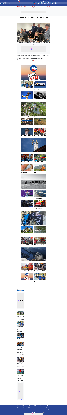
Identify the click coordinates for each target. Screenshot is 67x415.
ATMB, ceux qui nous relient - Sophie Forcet (20, 339)
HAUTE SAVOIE (18, 6)
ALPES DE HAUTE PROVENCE (32, 6)
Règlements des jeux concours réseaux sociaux (47, 407)
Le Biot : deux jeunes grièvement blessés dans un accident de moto (20, 363)
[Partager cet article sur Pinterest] (33, 60)
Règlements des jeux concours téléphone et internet (47, 410)
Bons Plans (29, 406)
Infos (22, 406)
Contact (17, 406)
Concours (29, 407)
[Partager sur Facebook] (30, 60)
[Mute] (9, 3)
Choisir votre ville (48, 6)
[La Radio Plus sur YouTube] (34, 412)
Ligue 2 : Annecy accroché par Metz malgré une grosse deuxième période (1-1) (20, 375)
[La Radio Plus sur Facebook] (31, 412)
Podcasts (35, 406)
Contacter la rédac (24, 407)
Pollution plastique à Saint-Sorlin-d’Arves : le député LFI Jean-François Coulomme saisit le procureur (20, 349)
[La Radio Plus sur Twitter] (32, 412)
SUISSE (25, 6)
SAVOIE (21, 6)
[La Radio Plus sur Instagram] (35, 412)
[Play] (0, 3)
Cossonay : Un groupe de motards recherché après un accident (20, 327)
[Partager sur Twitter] (32, 60)
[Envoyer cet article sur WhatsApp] (34, 60)
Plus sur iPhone (41, 406)
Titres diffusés (18, 407)
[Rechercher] (50, 1)
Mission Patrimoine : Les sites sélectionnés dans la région (20, 317)
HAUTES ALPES (28, 6)
